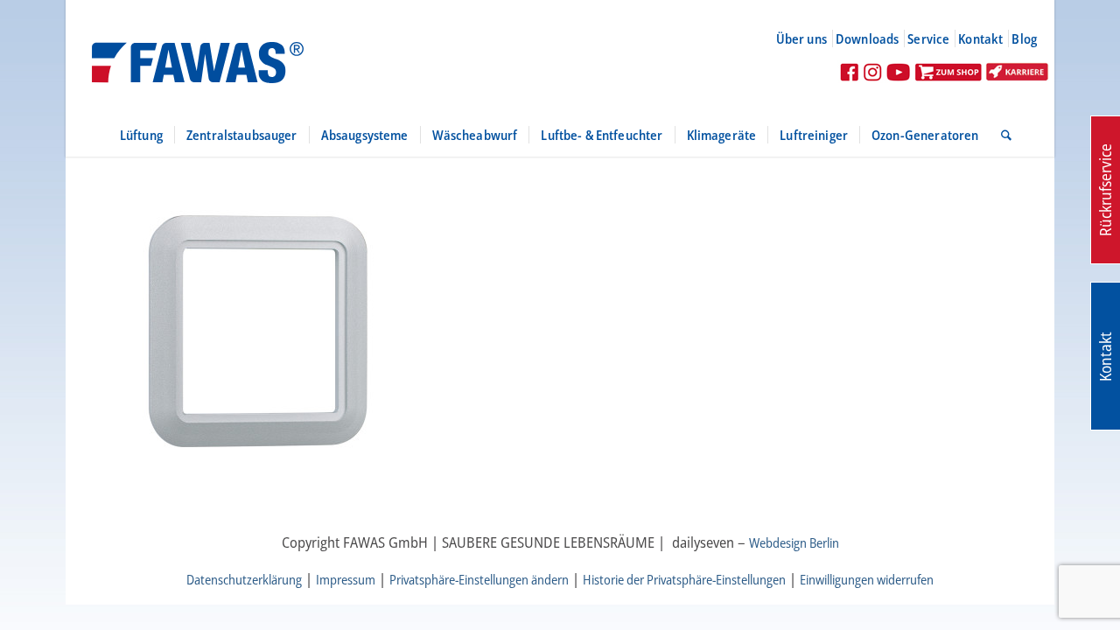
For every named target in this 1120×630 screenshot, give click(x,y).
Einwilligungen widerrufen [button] (867, 579)
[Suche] (1001, 135)
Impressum (345, 579)
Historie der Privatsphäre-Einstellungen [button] (684, 579)
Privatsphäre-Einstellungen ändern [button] (479, 579)
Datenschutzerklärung (244, 579)
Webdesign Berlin (794, 542)
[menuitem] (809, 38)
